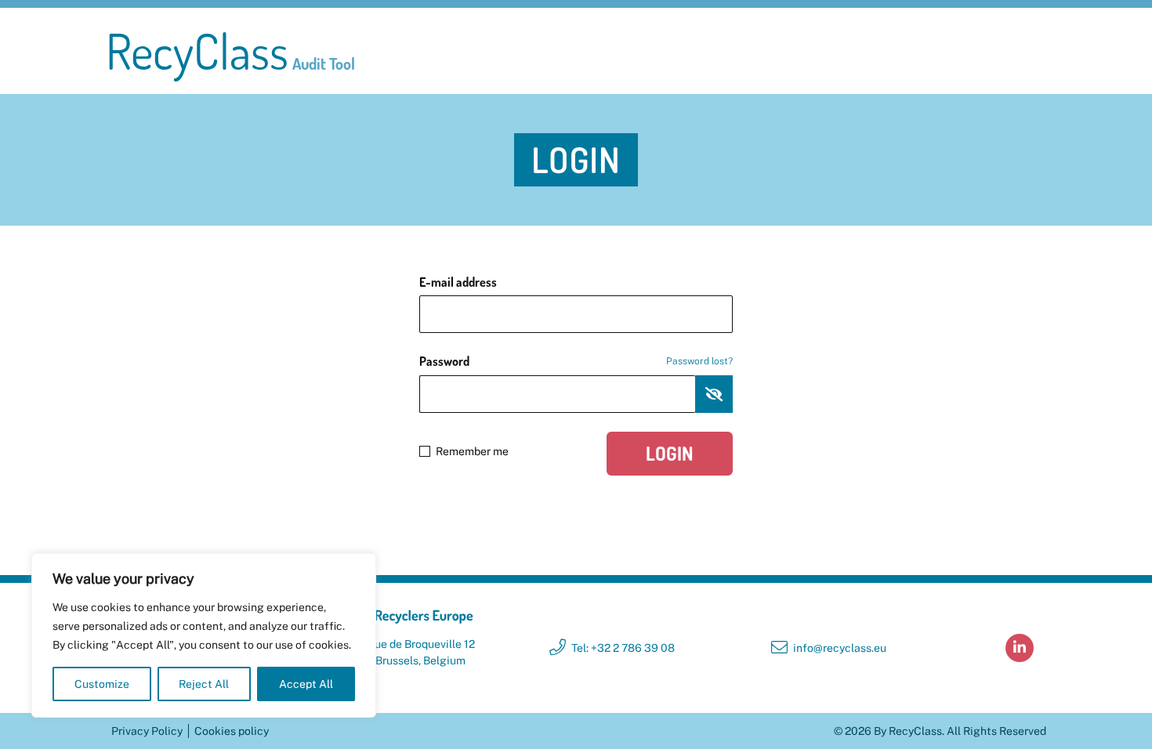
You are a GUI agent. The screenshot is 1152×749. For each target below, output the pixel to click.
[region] (203, 635)
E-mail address (458, 282)
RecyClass (230, 51)
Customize (101, 684)
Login (670, 453)
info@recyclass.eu (839, 648)
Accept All (306, 684)
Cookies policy (231, 731)
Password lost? (699, 361)
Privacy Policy (147, 731)
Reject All (204, 684)
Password (576, 361)
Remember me (472, 451)
